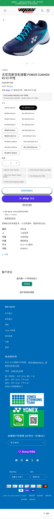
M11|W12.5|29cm (12, 147)
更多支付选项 (27, 205)
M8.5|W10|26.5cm (29, 131)
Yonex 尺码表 (10, 330)
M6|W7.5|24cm (11, 119)
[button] (5, 10)
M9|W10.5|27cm (10, 136)
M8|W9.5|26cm (10, 130)
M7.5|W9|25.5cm (29, 125)
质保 (7, 347)
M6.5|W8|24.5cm (29, 119)
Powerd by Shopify (21, 495)
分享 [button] (6, 254)
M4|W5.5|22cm (11, 108)
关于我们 (8, 313)
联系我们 (8, 319)
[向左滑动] (21, 63)
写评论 (27, 284)
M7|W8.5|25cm (11, 125)
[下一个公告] (49, 3)
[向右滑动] (32, 63)
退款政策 (32, 496)
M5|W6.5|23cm (11, 114)
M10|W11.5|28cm (12, 142)
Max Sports (11, 495)
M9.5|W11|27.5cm (30, 136)
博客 (7, 325)
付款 (7, 342)
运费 (11, 86)
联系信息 (32, 499)
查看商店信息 (10, 218)
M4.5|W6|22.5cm (28, 108)
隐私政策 (40, 496)
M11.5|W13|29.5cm (31, 147)
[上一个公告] (4, 3)
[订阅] (43, 443)
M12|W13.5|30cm (11, 153)
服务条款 (48, 496)
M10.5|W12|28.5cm (32, 142)
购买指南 (8, 336)
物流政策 (24, 499)
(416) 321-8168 (17, 371)
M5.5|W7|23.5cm (29, 114)
